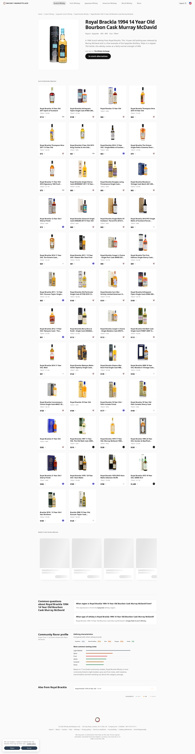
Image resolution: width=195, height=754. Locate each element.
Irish (75, 3)
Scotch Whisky (49, 14)
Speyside (100, 608)
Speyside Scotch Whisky (64, 14)
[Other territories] (190, 3)
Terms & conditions (99, 729)
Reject (12, 748)
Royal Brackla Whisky (81, 14)
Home (40, 14)
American (110, 3)
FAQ (70, 729)
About (58, 729)
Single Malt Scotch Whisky (136, 621)
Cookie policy (31, 744)
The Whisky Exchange (101, 51)
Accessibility (112, 729)
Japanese (91, 3)
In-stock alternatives (98, 56)
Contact (64, 729)
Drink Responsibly (140, 729)
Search (51, 729)
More (139, 3)
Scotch (59, 3)
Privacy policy (86, 729)
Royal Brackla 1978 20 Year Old (85, 689)
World (127, 3)
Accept (29, 748)
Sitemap (77, 729)
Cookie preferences (125, 729)
